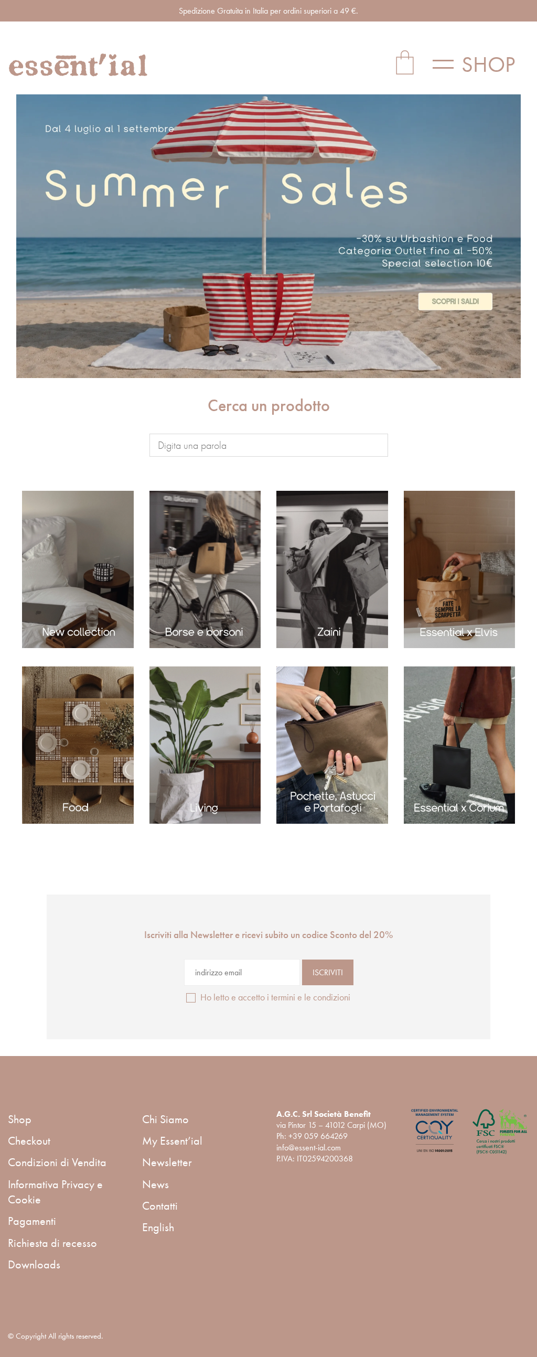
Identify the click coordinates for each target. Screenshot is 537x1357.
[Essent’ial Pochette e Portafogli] (332, 745)
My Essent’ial (172, 1140)
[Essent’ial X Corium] (459, 745)
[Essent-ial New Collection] (78, 569)
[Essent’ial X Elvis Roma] (459, 569)
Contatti (160, 1205)
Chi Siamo (165, 1119)
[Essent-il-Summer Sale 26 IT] (268, 236)
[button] (481, 64)
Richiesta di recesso (52, 1243)
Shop (19, 1119)
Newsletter (167, 1162)
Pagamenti (32, 1221)
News (155, 1184)
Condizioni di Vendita (57, 1162)
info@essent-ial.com (308, 1147)
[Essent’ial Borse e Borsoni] (205, 569)
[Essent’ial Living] (205, 745)
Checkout (29, 1140)
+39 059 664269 (318, 1135)
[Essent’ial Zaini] (332, 569)
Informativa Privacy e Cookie (55, 1192)
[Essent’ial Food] (78, 745)
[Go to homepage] (78, 64)
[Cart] (405, 64)
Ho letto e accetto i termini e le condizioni (275, 997)
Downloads (34, 1264)
